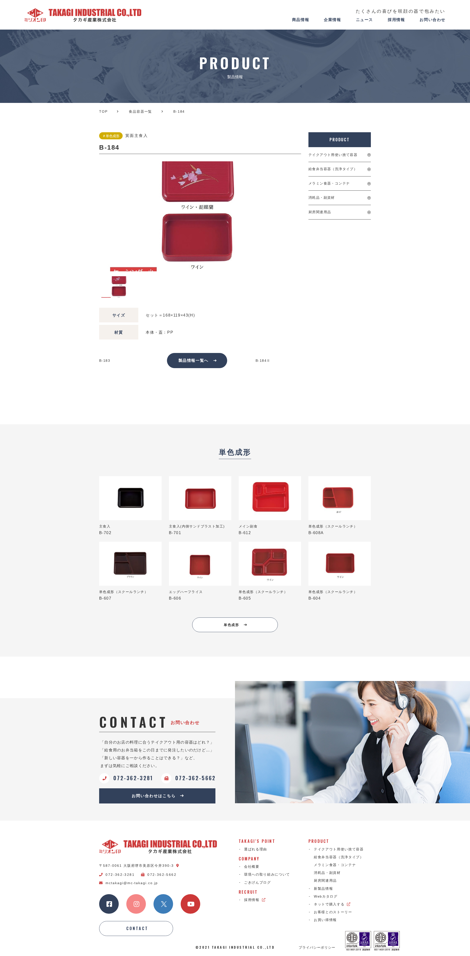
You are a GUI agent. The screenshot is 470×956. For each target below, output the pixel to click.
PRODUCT (339, 140)
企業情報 (332, 20)
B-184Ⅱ (263, 361)
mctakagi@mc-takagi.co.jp (132, 883)
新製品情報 (323, 888)
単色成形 (231, 625)
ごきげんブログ (257, 882)
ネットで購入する (329, 904)
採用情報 (396, 20)
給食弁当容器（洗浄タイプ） (332, 169)
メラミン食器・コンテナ (329, 183)
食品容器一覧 (140, 111)
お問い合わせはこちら (154, 796)
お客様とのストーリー (333, 912)
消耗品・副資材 (321, 197)
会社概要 (251, 866)
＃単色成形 (110, 136)
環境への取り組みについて (267, 874)
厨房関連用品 (319, 212)
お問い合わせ (433, 20)
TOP (103, 111)
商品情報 (300, 20)
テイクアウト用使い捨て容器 (332, 155)
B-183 (104, 361)
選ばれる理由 (255, 849)
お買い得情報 (325, 920)
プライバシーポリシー (317, 947)
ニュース (364, 20)
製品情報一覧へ (193, 360)
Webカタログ (326, 896)
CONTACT (137, 928)
